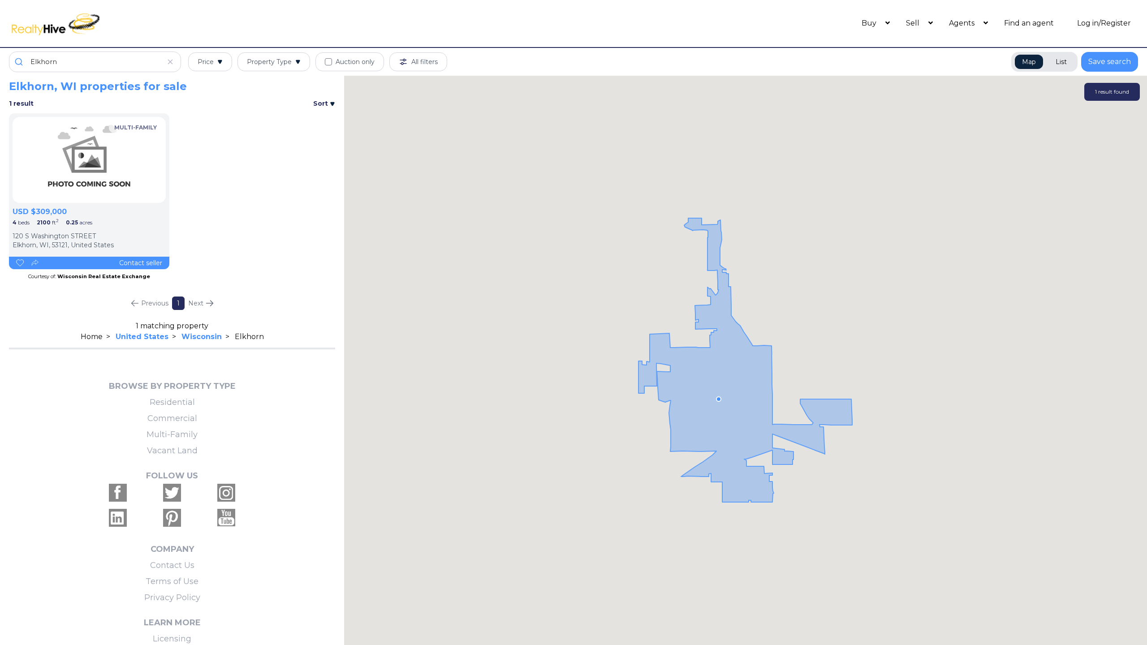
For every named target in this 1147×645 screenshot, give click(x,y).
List (1061, 62)
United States (142, 336)
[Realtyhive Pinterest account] (172, 518)
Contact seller (140, 263)
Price (206, 62)
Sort (321, 103)
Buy (870, 23)
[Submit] (19, 62)
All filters (424, 62)
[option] (89, 160)
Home (92, 336)
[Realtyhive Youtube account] (226, 518)
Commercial (172, 418)
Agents (962, 23)
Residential (172, 402)
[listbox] (89, 160)
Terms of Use (172, 581)
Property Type (269, 62)
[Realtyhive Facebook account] (118, 493)
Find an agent (1029, 23)
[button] (718, 399)
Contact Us (172, 565)
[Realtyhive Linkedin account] (118, 518)
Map (1029, 62)
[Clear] (170, 62)
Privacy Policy (172, 597)
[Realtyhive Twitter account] (172, 493)
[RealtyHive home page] (150, 23)
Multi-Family (172, 434)
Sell (913, 23)
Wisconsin (201, 336)
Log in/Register (1104, 23)
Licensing (172, 639)
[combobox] (95, 62)
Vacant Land (172, 451)
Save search (1109, 61)
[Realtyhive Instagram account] (226, 493)
